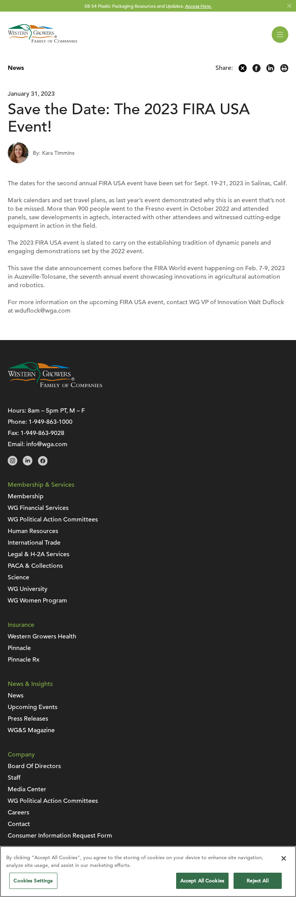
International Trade (34, 543)
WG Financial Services (38, 508)
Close (289, 6)
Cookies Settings (33, 880)
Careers (18, 812)
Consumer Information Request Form (60, 835)
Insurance (21, 625)
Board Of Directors (34, 766)
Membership (26, 496)
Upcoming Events (32, 707)
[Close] (283, 858)
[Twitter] (243, 70)
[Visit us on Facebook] (42, 463)
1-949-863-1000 (50, 422)
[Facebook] (256, 70)
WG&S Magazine (31, 730)
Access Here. (198, 6)
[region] (148, 871)
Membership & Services (41, 485)
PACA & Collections (35, 566)
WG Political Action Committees (53, 519)
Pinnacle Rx (23, 659)
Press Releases (28, 719)
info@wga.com (46, 444)
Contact (19, 824)
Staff (14, 778)
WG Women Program (37, 600)
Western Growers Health (42, 636)
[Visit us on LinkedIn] (27, 463)
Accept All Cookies (202, 880)
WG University (27, 589)
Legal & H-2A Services (38, 554)
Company (21, 754)
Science (18, 577)
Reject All (257, 880)
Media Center (27, 789)
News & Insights (30, 684)
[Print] (284, 70)
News (16, 68)
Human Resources (33, 531)
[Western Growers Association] (42, 44)
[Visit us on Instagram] (12, 463)
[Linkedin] (270, 70)
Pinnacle (19, 648)
